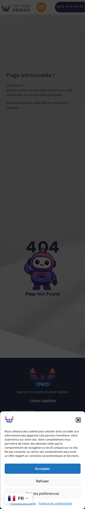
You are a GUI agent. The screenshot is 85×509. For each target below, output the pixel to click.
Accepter (42, 469)
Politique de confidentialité (55, 503)
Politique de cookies (23, 503)
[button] (78, 420)
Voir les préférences (42, 493)
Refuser (42, 481)
